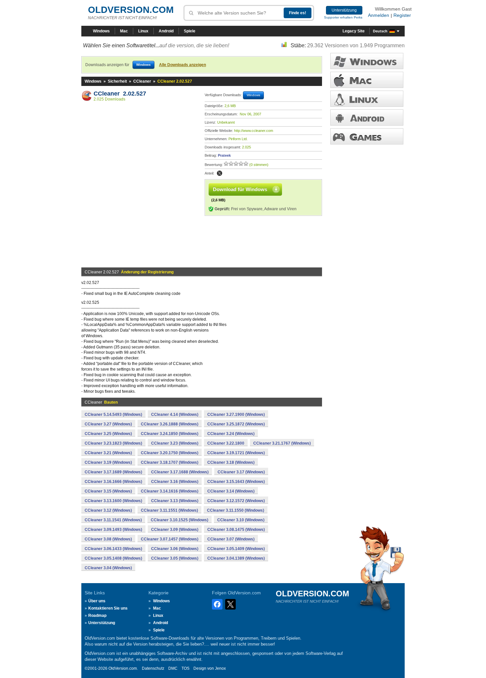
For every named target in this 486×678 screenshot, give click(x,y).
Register (402, 15)
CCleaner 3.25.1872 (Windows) (236, 424)
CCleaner (142, 81)
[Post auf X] (219, 173)
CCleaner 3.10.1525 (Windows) (179, 520)
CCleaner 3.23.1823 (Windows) (113, 443)
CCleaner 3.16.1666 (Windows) (113, 481)
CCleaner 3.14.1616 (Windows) (169, 491)
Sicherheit (117, 81)
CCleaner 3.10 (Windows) (240, 520)
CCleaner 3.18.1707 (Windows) (169, 462)
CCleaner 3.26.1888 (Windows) (169, 424)
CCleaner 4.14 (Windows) (174, 414)
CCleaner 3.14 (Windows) (231, 491)
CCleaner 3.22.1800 (225, 443)
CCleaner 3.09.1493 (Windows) (113, 529)
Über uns (96, 601)
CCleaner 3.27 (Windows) (108, 424)
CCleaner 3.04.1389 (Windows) (236, 558)
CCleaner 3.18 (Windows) (231, 462)
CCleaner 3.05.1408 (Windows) (113, 558)
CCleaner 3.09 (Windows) (174, 529)
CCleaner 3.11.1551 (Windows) (169, 510)
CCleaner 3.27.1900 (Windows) (236, 414)
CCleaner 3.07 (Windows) (231, 539)
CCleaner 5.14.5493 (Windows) (113, 414)
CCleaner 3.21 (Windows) (108, 453)
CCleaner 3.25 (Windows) (108, 433)
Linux (143, 31)
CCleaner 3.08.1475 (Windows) (236, 529)
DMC (173, 668)
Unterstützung (344, 10)
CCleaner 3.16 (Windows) (174, 481)
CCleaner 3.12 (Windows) (108, 510)
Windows (101, 31)
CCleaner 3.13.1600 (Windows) (113, 501)
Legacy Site (354, 31)
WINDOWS (366, 61)
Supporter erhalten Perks (343, 17)
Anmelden (378, 15)
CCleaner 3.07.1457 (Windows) (169, 539)
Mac (124, 31)
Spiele (189, 31)
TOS (185, 668)
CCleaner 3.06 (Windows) (174, 548)
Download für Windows (240, 189)
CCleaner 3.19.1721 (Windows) (236, 453)
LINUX (366, 99)
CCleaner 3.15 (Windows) (108, 491)
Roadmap (97, 615)
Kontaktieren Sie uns (108, 608)
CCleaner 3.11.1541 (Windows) (113, 520)
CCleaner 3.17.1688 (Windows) (180, 472)
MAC (366, 80)
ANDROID (366, 117)
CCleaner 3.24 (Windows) (231, 433)
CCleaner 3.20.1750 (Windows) (169, 453)
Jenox (220, 668)
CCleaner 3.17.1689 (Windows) (113, 472)
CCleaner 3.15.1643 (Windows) (236, 481)
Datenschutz (153, 668)
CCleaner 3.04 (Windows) (108, 568)
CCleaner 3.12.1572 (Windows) (236, 501)
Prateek (224, 155)
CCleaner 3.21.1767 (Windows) (282, 443)
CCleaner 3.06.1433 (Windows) (113, 548)
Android (166, 31)
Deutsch (380, 31)
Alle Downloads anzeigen (182, 64)
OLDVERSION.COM (131, 10)
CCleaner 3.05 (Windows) (174, 558)
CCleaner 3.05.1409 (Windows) (236, 548)
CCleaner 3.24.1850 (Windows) (169, 433)
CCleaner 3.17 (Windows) (241, 472)
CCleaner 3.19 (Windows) (108, 462)
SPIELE (366, 136)
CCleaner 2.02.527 (120, 93)
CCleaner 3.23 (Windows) (174, 443)
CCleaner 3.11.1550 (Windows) (235, 510)
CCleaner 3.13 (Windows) (174, 501)
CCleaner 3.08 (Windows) (108, 539)
